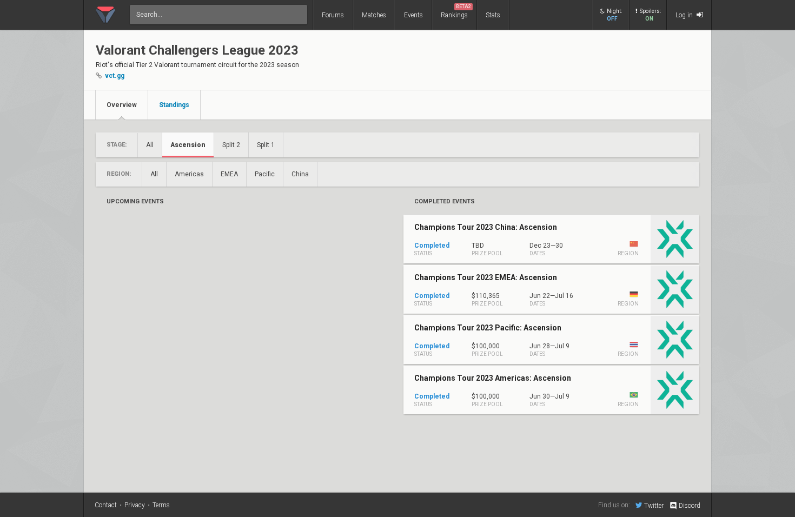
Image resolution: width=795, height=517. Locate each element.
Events (413, 15)
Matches (374, 15)
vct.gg (114, 75)
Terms (161, 505)
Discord (689, 505)
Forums (333, 15)
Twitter (654, 505)
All (150, 145)
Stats (493, 15)
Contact (106, 505)
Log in (684, 15)
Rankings (456, 11)
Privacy (134, 505)
